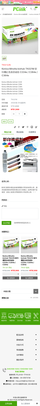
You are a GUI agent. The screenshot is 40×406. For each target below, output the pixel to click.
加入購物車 (25, 403)
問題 (5, 206)
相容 (4, 121)
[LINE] (31, 127)
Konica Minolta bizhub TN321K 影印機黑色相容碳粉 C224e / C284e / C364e (11, 260)
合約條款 (20, 355)
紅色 (10, 121)
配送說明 (20, 335)
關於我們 (20, 360)
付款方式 (20, 345)
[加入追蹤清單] (37, 403)
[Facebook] (18, 127)
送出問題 (6, 223)
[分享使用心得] (36, 127)
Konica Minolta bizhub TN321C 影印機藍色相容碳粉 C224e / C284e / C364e (29, 260)
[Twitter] (23, 127)
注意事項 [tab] (32, 132)
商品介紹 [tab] (7, 132)
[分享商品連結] (15, 127)
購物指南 (20, 340)
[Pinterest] (27, 127)
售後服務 (20, 350)
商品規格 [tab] (20, 132)
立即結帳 (8, 403)
